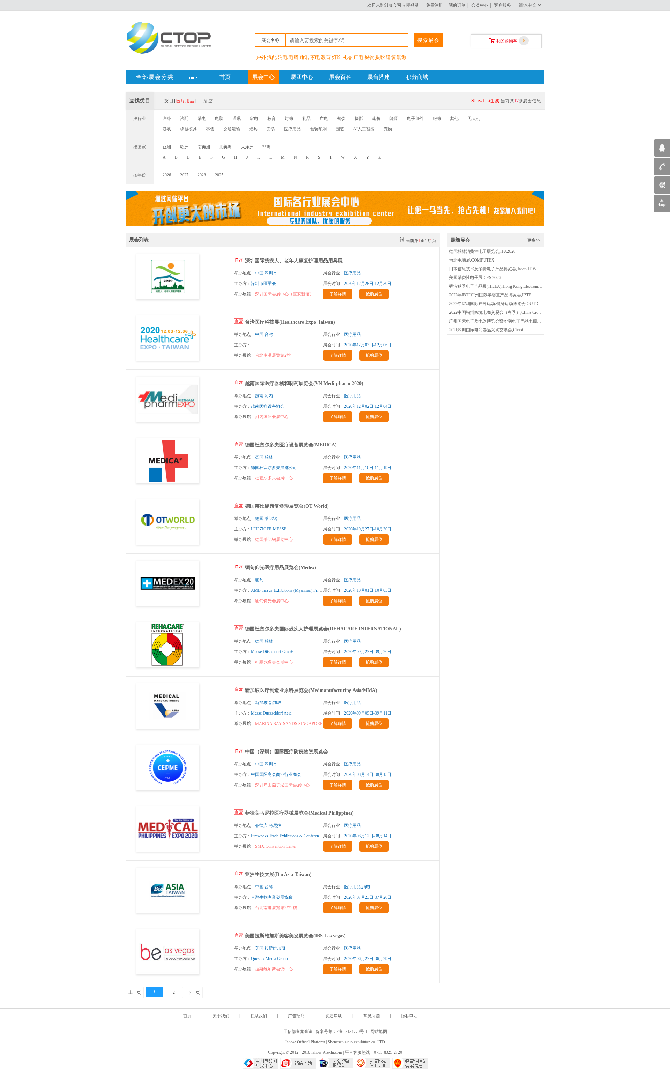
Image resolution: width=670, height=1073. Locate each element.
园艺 (340, 129)
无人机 (474, 118)
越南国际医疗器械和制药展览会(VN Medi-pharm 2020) (304, 383)
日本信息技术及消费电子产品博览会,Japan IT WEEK (496, 268)
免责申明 (334, 1015)
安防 (271, 129)
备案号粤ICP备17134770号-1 (341, 1031)
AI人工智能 (363, 129)
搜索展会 (428, 40)
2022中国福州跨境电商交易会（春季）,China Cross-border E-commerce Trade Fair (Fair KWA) (532, 312)
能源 (402, 57)
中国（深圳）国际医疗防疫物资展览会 (286, 751)
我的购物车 (506, 40)
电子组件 (415, 118)
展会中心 (263, 77)
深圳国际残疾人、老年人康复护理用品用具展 (294, 260)
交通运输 (231, 129)
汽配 (272, 57)
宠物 (388, 129)
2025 (219, 175)
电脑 (293, 57)
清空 (208, 100)
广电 (358, 57)
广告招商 (296, 1015)
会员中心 (479, 5)
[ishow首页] (169, 53)
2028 (202, 175)
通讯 (304, 57)
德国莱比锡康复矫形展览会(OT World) (287, 506)
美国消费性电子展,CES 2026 (475, 277)
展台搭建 (378, 77)
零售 (210, 129)
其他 (454, 118)
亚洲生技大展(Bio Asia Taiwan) (278, 874)
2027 (184, 175)
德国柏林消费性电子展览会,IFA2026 (482, 251)
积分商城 (417, 77)
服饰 (437, 118)
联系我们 (258, 1015)
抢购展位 (374, 294)
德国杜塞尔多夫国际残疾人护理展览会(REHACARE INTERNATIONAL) (323, 629)
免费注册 (434, 5)
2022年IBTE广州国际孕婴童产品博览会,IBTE (490, 295)
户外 (261, 57)
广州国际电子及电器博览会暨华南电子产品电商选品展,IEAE (504, 321)
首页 (225, 77)
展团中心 (302, 77)
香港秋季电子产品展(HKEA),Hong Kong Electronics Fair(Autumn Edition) (514, 286)
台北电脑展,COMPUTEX (471, 260)
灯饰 (337, 57)
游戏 (167, 129)
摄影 (380, 57)
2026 (167, 175)
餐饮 (369, 57)
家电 (315, 57)
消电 (283, 57)
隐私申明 (409, 1015)
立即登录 (410, 5)
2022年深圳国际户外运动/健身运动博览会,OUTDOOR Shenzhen (507, 303)
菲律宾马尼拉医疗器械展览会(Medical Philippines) (299, 813)
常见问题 (371, 1015)
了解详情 (337, 294)
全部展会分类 (155, 77)
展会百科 (340, 77)
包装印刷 (318, 129)
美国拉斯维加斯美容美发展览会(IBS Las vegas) (295, 935)
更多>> (534, 240)
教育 (326, 57)
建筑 (391, 57)
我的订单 (457, 5)
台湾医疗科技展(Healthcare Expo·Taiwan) (290, 322)
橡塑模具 (188, 129)
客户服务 (502, 5)
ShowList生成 (485, 100)
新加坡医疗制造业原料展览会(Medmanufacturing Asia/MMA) (311, 690)
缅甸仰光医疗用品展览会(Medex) (280, 567)
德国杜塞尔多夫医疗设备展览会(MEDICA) (291, 444)
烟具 (253, 129)
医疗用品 (292, 129)
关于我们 (221, 1015)
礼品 (347, 57)
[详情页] (167, 297)
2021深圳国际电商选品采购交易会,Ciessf (486, 329)
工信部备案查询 (298, 1031)
